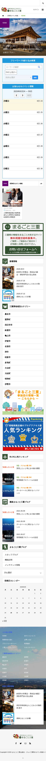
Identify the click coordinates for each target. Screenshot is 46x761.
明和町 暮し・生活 (10, 210)
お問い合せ (27, 640)
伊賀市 (7, 341)
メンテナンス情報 (12, 565)
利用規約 (27, 643)
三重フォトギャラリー (9, 647)
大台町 (7, 368)
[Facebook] (16, 743)
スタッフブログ (11, 555)
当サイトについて (30, 636)
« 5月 (4, 621)
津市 (7, 352)
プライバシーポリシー (9, 643)
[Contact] (25, 743)
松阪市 (7, 357)
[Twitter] (20, 743)
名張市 (7, 346)
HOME (4, 636)
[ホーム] (3, 16)
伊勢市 (7, 384)
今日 (29, 95)
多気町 (7, 363)
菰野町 (7, 319)
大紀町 (7, 373)
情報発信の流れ (7, 640)
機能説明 (8, 560)
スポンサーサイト (30, 647)
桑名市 (7, 314)
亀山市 (7, 336)
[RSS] (30, 743)
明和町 (7, 379)
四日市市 (8, 325)
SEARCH (43, 3)
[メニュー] (42, 9)
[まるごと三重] (11, 9)
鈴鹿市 (7, 330)
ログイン (36, 9)
